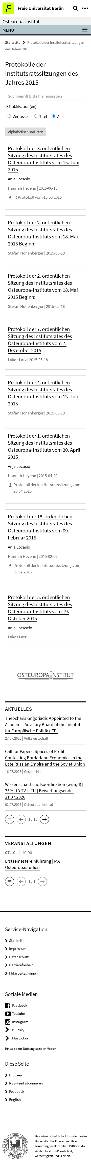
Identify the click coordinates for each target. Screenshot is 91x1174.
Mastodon (20, 1038)
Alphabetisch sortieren (25, 131)
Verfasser (21, 116)
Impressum (17, 948)
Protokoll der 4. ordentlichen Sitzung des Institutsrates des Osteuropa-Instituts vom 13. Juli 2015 (43, 393)
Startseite (12, 42)
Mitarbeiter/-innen (23, 973)
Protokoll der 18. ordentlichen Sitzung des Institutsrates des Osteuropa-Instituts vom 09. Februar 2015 (40, 527)
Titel (43, 116)
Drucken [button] (15, 1075)
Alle (60, 116)
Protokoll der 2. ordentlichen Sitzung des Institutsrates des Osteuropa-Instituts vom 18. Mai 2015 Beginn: (43, 233)
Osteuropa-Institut (21, 21)
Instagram (20, 1021)
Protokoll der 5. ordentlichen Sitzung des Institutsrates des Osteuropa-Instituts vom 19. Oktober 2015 (40, 608)
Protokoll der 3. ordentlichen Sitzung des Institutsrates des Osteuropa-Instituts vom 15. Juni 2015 (43, 159)
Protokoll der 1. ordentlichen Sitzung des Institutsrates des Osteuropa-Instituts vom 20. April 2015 (44, 446)
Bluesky (18, 1029)
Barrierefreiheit (21, 964)
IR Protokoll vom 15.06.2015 (37, 197)
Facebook (19, 1005)
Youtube (18, 1013)
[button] (9, 819)
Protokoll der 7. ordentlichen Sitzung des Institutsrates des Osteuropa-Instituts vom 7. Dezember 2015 (40, 340)
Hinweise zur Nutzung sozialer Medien (30, 1048)
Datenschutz (19, 956)
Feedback (16, 1091)
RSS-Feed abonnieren (26, 1083)
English (15, 1099)
